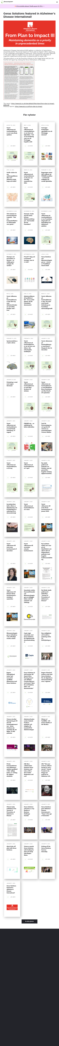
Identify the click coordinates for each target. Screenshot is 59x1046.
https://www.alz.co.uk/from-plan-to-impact (28, 106)
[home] (7, 2)
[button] (57, 2)
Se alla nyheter (29, 921)
